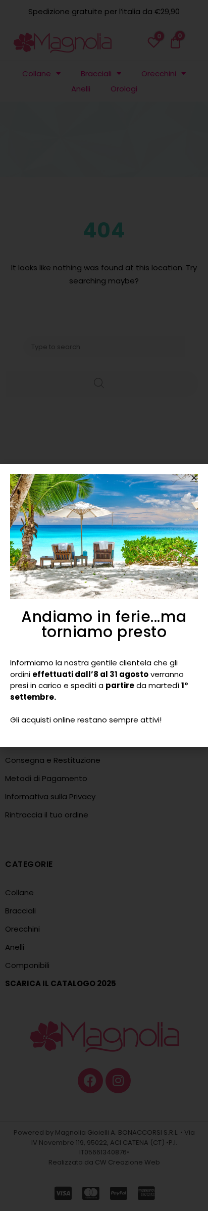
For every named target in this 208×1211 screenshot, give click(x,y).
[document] (104, 605)
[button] (194, 477)
